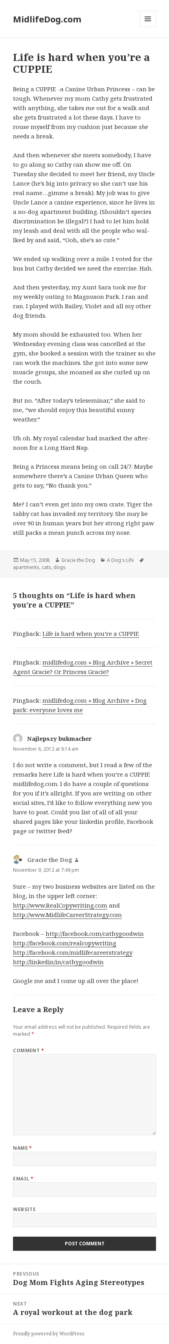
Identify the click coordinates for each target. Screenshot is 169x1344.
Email (23, 1178)
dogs (59, 567)
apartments (26, 567)
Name (22, 1148)
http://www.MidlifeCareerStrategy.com (67, 915)
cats (46, 567)
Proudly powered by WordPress (48, 1333)
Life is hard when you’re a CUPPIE (90, 633)
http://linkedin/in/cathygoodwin (58, 962)
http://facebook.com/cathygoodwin (95, 933)
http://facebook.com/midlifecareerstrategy (72, 952)
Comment (28, 1050)
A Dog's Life (120, 560)
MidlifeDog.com (47, 19)
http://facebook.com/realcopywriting (64, 943)
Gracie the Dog (78, 560)
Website (24, 1209)
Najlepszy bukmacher (59, 738)
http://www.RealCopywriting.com (60, 905)
